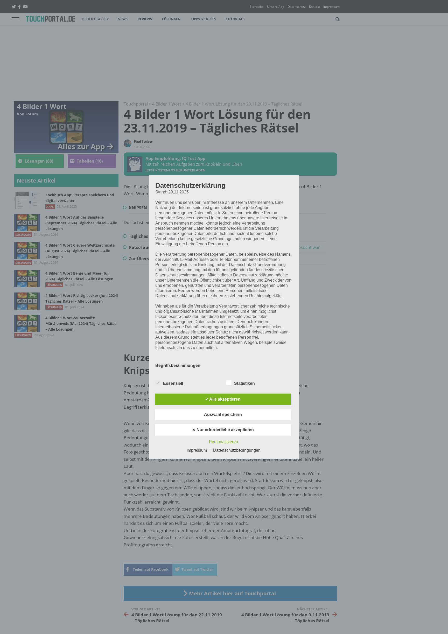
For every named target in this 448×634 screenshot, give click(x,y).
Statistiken (244, 383)
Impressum (197, 450)
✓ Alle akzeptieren (223, 399)
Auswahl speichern (223, 414)
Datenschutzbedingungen (237, 450)
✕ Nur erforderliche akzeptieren (223, 430)
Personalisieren (223, 442)
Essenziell (173, 383)
